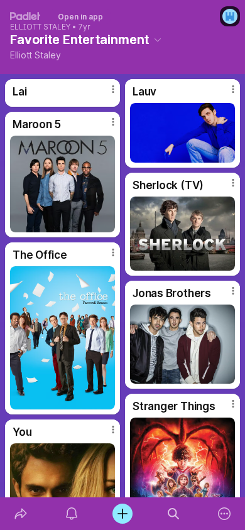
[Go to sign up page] (230, 16)
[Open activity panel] (71, 513)
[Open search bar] (174, 513)
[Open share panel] (20, 513)
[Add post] (122, 513)
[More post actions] (105, 94)
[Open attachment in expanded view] (182, 133)
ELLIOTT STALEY (40, 27)
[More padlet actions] (224, 513)
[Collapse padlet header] (157, 39)
